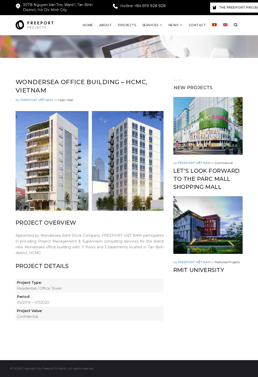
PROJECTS (127, 25)
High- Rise (65, 100)
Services (150, 25)
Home (88, 25)
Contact (197, 25)
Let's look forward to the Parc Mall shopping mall (206, 178)
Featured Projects (227, 262)
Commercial (224, 163)
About (105, 25)
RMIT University (198, 270)
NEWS (174, 25)
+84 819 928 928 (150, 6)
